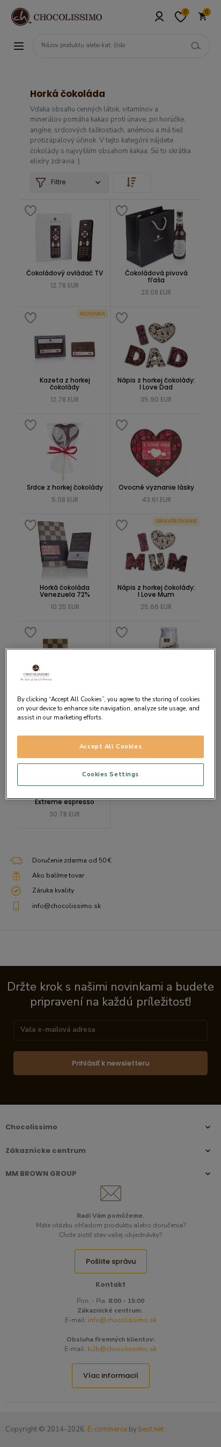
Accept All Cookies (110, 746)
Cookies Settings (110, 774)
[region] (110, 723)
